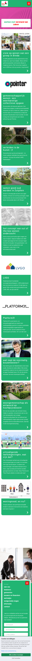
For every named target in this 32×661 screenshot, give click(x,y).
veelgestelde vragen (11, 601)
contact (7, 607)
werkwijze (7, 598)
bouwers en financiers (12, 595)
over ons (7, 587)
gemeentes (8, 592)
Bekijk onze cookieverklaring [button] (8, 651)
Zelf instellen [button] (16, 658)
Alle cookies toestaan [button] (16, 655)
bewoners (7, 590)
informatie (8, 604)
